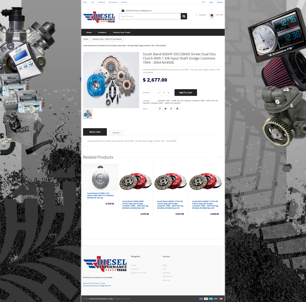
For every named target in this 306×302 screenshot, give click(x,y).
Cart (164, 269)
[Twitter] (166, 109)
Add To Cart (185, 92)
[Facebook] (160, 109)
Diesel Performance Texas (101, 298)
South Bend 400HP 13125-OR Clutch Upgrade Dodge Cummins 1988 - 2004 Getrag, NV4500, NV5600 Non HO (205, 204)
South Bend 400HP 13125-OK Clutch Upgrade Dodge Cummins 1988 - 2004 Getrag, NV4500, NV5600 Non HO (170, 204)
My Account (167, 276)
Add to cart (100, 204)
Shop (165, 265)
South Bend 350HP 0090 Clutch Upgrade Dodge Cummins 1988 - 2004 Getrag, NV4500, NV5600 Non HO (135, 204)
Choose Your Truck (138, 272)
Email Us (166, 280)
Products (134, 269)
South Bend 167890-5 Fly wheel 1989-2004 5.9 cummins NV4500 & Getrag (100, 195)
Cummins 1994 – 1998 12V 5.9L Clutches (107, 39)
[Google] (171, 109)
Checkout (166, 272)
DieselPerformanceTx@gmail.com (97, 285)
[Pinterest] (177, 109)
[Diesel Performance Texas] (99, 17)
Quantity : (146, 92)
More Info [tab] (95, 131)
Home (85, 39)
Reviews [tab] (116, 132)
